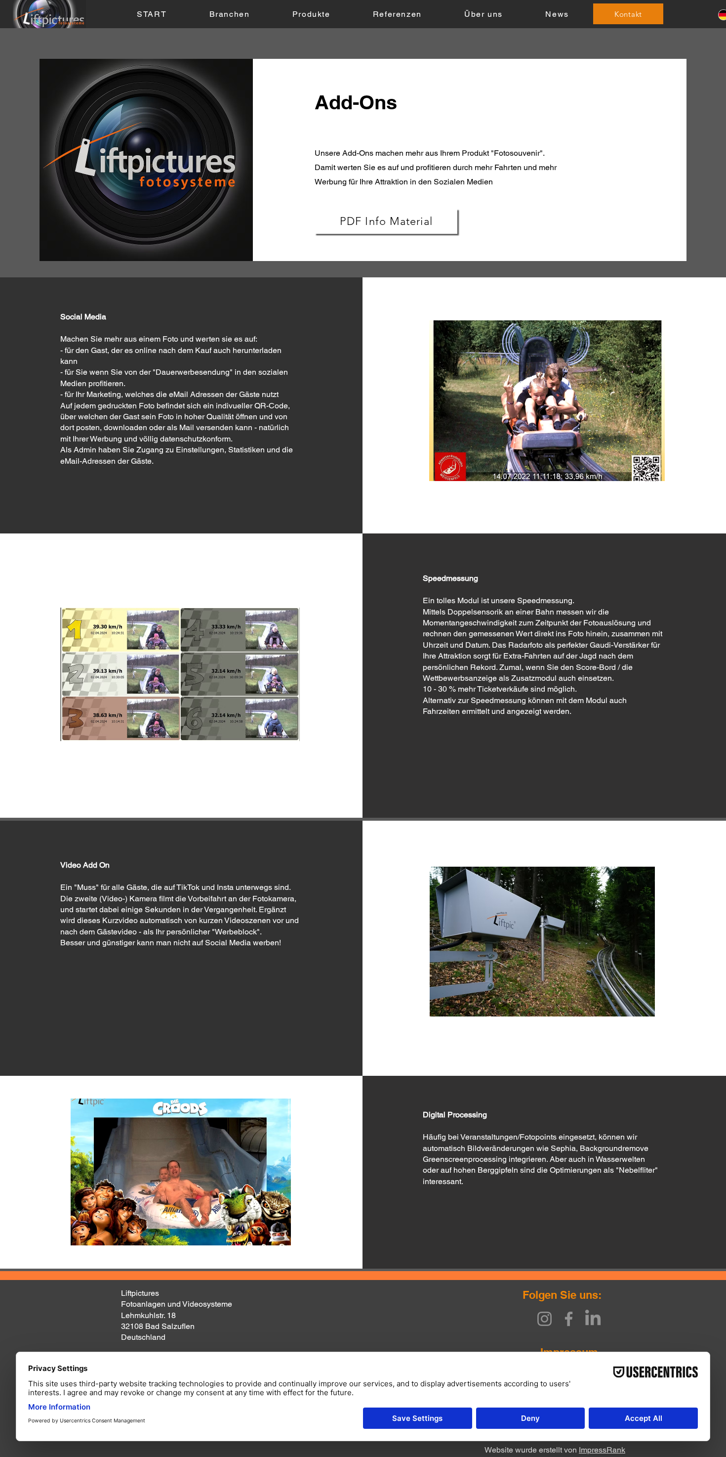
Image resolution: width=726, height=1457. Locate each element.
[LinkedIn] (593, 1318)
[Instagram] (544, 1318)
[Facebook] (568, 1318)
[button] (229, 14)
